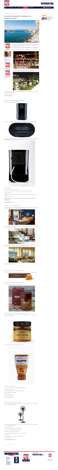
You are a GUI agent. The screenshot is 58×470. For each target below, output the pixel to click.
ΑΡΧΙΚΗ (6, 7)
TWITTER (16, 462)
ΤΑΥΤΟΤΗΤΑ (8, 459)
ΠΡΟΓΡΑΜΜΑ (11, 7)
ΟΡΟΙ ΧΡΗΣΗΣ (8, 464)
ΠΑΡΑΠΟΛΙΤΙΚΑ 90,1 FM (7, 13)
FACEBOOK (16, 459)
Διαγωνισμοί (13, 13)
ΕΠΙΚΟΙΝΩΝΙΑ (31, 7)
